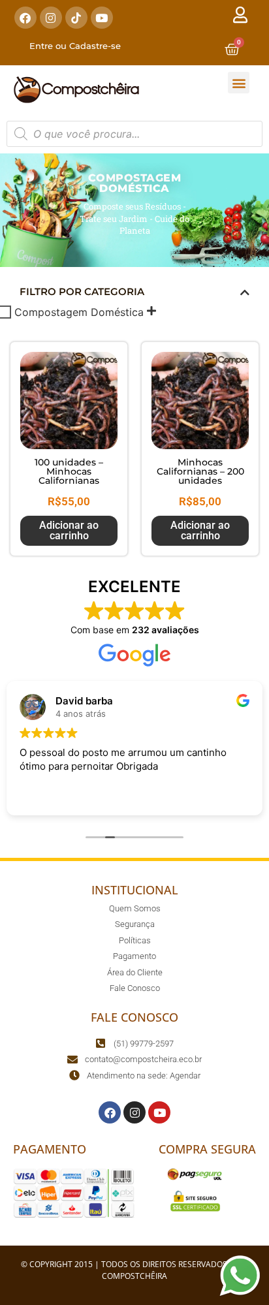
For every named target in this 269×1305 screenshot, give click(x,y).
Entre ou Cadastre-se (75, 45)
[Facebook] (25, 18)
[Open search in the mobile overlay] (134, 134)
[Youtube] (102, 18)
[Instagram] (51, 18)
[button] (238, 82)
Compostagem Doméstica (79, 312)
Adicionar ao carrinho (69, 530)
